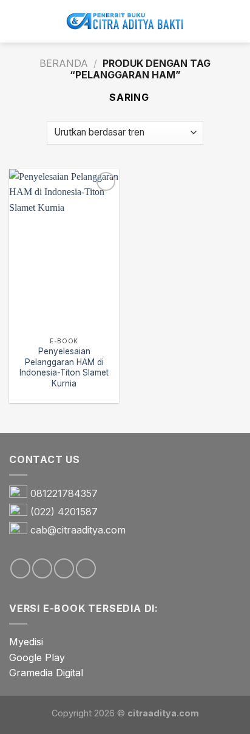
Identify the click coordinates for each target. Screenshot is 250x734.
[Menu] (16, 21)
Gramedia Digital (46, 673)
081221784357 (64, 493)
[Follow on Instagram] (42, 568)
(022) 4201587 (64, 512)
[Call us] (86, 568)
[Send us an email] (64, 568)
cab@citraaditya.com (78, 530)
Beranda (63, 63)
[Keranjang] (235, 21)
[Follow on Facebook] (20, 568)
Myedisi (26, 642)
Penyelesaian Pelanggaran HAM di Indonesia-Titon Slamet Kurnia (64, 367)
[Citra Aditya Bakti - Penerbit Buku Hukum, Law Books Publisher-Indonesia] (125, 21)
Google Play (37, 657)
